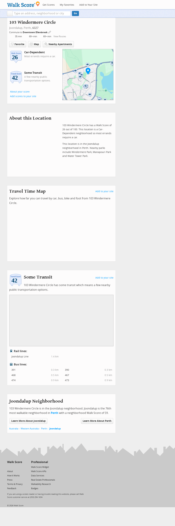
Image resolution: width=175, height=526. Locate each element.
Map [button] (36, 44)
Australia (13, 428)
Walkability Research (41, 484)
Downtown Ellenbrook (35, 32)
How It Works (13, 475)
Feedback (11, 488)
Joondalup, (16, 28)
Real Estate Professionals (43, 480)
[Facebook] (14, 467)
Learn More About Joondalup (28, 421)
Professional (39, 462)
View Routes (59, 36)
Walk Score (14, 462)
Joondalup (55, 428)
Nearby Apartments (60, 44)
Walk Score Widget (40, 467)
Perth (27, 28)
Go (75, 13)
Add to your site (104, 191)
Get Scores (49, 4)
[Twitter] (9, 467)
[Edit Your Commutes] (49, 31)
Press (9, 480)
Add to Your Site (88, 4)
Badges (34, 488)
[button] (10, 13)
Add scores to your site (23, 96)
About (10, 471)
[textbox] (41, 13)
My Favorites (67, 4)
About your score (20, 91)
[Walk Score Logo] (23, 4)
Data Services (37, 475)
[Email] (20, 467)
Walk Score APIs (38, 471)
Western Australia (30, 428)
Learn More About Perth (97, 421)
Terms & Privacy (15, 484)
